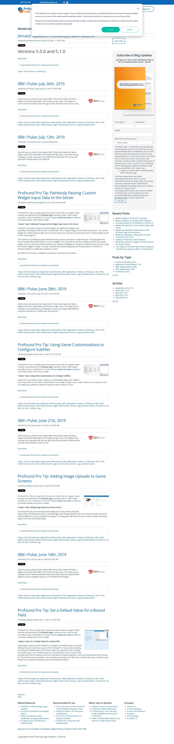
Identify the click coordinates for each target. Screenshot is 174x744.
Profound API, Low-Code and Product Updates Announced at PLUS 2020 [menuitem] (104, 713)
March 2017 (122, 290)
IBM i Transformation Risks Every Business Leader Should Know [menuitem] (106, 719)
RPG (102, 122)
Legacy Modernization (86, 124)
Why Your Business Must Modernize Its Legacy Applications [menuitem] (35, 717)
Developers (45, 729)
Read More (22, 58)
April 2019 (121, 295)
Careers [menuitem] (131, 713)
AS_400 (25, 276)
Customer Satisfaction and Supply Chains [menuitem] (35, 712)
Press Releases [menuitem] (134, 709)
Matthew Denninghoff (35, 202)
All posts (21, 694)
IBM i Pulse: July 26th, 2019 (41, 83)
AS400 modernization (26, 124)
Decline (130, 30)
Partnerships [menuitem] (133, 716)
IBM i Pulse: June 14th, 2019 (42, 554)
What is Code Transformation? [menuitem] (105, 706)
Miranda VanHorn (34, 40)
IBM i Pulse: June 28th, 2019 (42, 288)
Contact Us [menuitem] (132, 718)
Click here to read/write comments (45, 65)
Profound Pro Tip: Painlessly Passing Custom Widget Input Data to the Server (57, 195)
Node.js (81, 122)
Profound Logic (33, 88)
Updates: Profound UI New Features (130, 239)
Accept (110, 30)
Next (20, 697)
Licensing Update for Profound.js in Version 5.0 (134, 223)
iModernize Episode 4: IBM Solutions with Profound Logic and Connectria (132, 231)
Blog (54, 729)
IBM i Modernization (44, 124)
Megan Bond (32, 354)
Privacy (60, 729)
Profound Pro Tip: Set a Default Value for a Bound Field (61, 612)
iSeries (73, 124)
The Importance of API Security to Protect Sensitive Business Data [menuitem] (70, 707)
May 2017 (121, 293)
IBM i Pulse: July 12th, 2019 (41, 137)
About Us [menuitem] (132, 706)
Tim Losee (31, 142)
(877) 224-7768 (25, 2)
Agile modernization (61, 124)
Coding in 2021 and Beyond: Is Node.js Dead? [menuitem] (33, 721)
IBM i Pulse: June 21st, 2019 (42, 420)
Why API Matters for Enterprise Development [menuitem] (69, 712)
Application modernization (51, 122)
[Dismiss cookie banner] (138, 8)
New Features (30, 71)
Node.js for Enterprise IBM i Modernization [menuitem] (68, 721)
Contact (68, 729)
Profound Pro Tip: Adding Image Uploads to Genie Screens (62, 478)
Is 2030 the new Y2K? (124, 237)
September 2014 (124, 288)
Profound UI (101, 274)
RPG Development (31, 272)
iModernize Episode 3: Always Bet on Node (133, 235)
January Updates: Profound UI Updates (131, 218)
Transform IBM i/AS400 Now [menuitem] (104, 709)
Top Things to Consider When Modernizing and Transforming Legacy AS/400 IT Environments (134, 247)
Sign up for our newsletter (28, 729)
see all (115, 275)
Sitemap (61, 736)
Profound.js (41, 71)
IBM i (97, 122)
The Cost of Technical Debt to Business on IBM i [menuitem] (69, 717)
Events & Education (32, 122)
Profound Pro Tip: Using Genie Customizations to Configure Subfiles (61, 347)
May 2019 (121, 297)
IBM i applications (70, 122)
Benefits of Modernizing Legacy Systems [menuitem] (34, 707)
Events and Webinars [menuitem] (137, 711)
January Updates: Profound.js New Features (133, 220)
